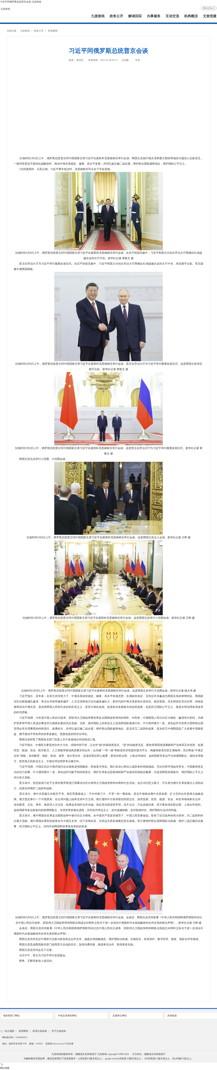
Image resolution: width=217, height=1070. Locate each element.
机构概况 (191, 16)
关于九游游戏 (59, 1031)
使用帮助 (23, 1031)
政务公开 (116, 16)
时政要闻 (52, 31)
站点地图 (9, 1031)
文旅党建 (209, 16)
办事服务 (154, 16)
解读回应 (135, 16)
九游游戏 (5, 9)
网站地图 (4, 1068)
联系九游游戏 (40, 1031)
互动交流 (172, 16)
